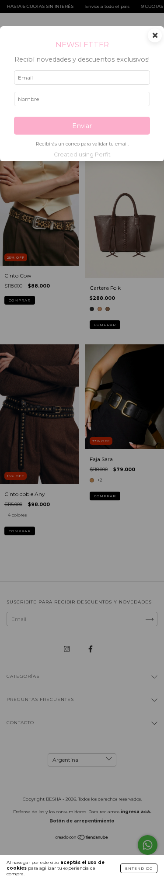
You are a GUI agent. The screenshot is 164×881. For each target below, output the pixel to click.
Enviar (82, 126)
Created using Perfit (82, 154)
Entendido (139, 868)
